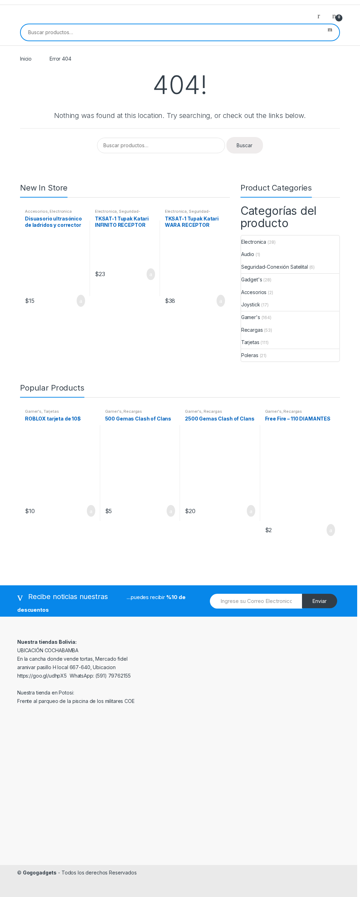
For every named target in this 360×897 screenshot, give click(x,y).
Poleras (249, 355)
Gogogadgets (40, 873)
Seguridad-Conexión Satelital (117, 213)
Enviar (320, 601)
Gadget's (251, 279)
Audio (247, 254)
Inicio (26, 59)
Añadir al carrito (78, 301)
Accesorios (36, 211)
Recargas (252, 330)
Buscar (330, 32)
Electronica (60, 211)
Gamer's (250, 317)
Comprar (168, 511)
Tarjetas (250, 342)
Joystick (250, 304)
